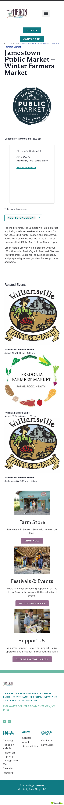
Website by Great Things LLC (32, 789)
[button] (46, 13)
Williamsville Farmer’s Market (19, 349)
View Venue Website (26, 167)
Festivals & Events (32, 581)
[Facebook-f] (4, 721)
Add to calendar (22, 217)
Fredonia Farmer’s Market (17, 412)
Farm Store (32, 522)
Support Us (32, 640)
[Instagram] (9, 721)
